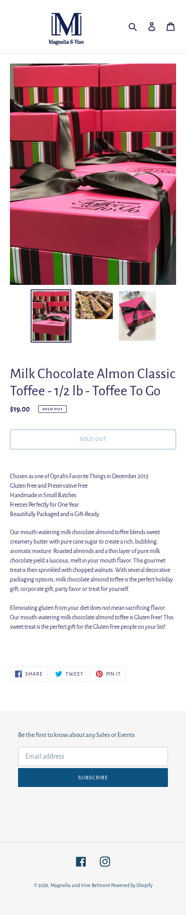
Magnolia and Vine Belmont (80, 885)
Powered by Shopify (132, 885)
